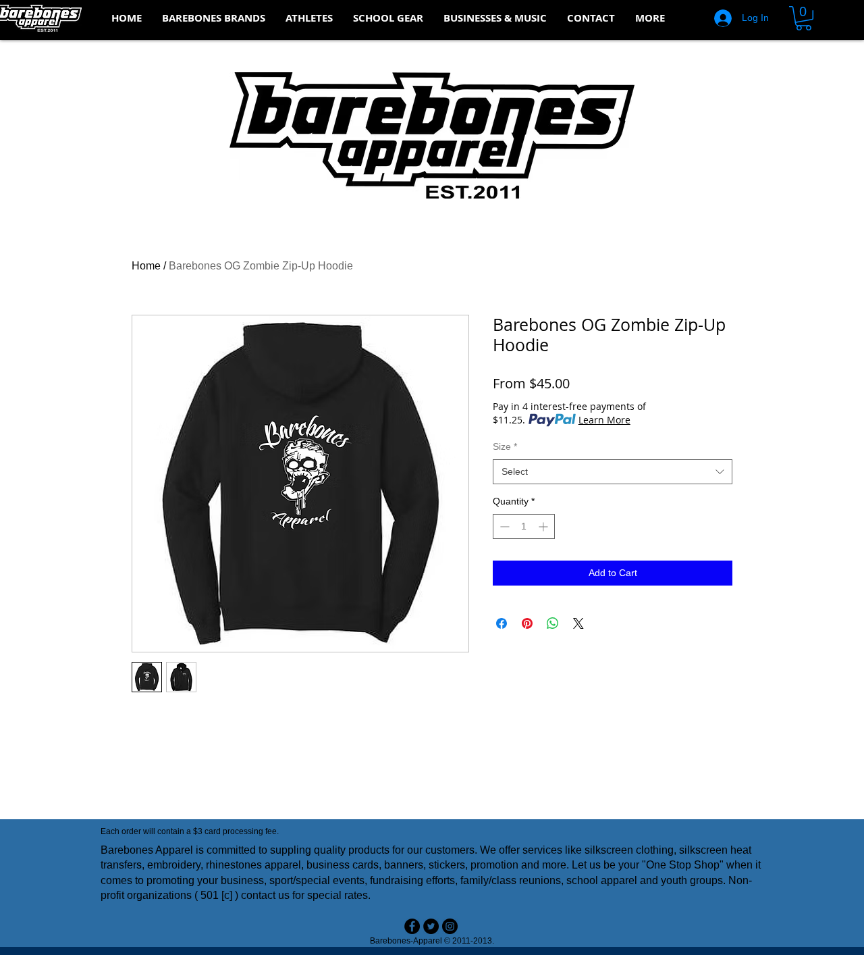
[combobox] (612, 472)
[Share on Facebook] (501, 623)
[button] (213, 18)
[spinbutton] (524, 526)
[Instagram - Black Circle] (450, 926)
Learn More (604, 419)
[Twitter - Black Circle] (431, 926)
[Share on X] (578, 623)
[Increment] (544, 526)
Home (146, 266)
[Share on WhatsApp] (553, 623)
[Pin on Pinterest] (527, 623)
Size (505, 446)
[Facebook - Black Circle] (412, 926)
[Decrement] (503, 526)
